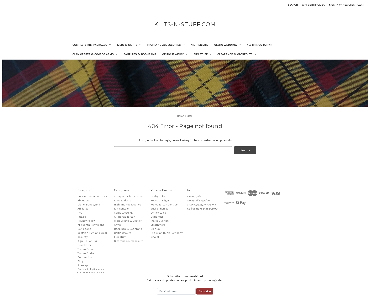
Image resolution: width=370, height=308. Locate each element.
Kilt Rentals (199, 44)
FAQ (79, 212)
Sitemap (82, 265)
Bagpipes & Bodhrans (140, 54)
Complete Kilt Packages (89, 44)
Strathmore (158, 224)
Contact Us (84, 257)
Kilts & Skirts (127, 44)
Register (349, 4)
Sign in (333, 4)
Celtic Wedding (225, 44)
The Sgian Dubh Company (167, 233)
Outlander (157, 216)
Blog (80, 261)
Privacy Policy (86, 220)
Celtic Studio (158, 212)
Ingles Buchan (160, 220)
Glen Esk (156, 229)
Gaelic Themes (159, 208)
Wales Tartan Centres (164, 204)
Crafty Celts (158, 196)
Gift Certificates (313, 4)
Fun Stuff (200, 54)
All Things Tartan (259, 44)
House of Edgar (160, 200)
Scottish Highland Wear (92, 233)
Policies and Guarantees (92, 196)
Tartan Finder (85, 253)
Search (293, 4)
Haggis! (82, 216)
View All (155, 237)
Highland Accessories (164, 44)
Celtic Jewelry (173, 54)
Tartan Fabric (85, 249)
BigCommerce (97, 269)
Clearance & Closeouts (234, 54)
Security (82, 237)
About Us (83, 200)
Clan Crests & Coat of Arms (93, 54)
